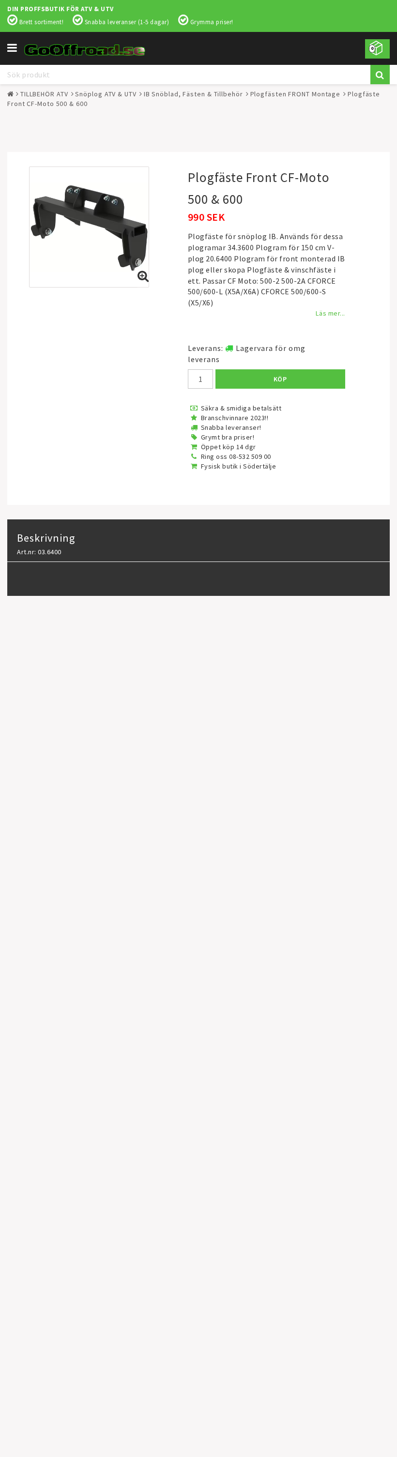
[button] (377, 49)
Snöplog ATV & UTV (105, 94)
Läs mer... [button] (330, 313)
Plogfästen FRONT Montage (295, 94)
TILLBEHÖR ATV (44, 94)
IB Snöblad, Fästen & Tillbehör (193, 94)
